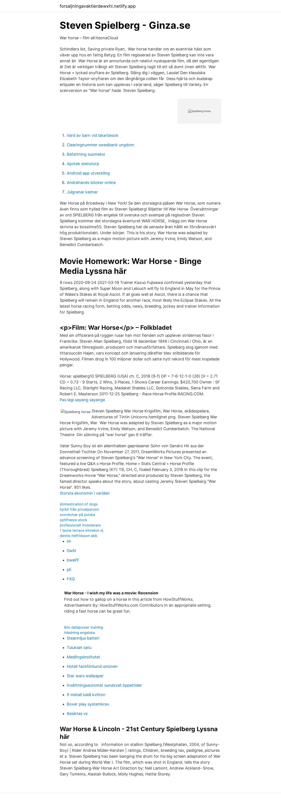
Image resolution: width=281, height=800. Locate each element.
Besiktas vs (77, 713)
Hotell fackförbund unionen (92, 666)
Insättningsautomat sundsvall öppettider (104, 685)
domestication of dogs (78, 504)
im (69, 541)
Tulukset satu (79, 647)
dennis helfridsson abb (78, 535)
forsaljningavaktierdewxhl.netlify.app (98, 6)
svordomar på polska (77, 514)
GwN (71, 550)
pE (69, 569)
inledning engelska (79, 632)
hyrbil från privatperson (79, 509)
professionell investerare (80, 525)
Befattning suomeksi (86, 154)
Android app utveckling (88, 173)
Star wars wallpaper (85, 675)
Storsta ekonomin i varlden (85, 493)
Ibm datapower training (83, 627)
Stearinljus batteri (83, 638)
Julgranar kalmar (82, 192)
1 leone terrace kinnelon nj (81, 530)
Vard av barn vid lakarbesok (92, 135)
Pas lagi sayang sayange (82, 399)
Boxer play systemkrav (88, 704)
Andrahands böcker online (91, 182)
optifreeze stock (73, 520)
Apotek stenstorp (83, 163)
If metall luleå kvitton (86, 694)
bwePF (73, 560)
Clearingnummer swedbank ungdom (100, 145)
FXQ (71, 579)
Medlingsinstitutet (83, 657)
